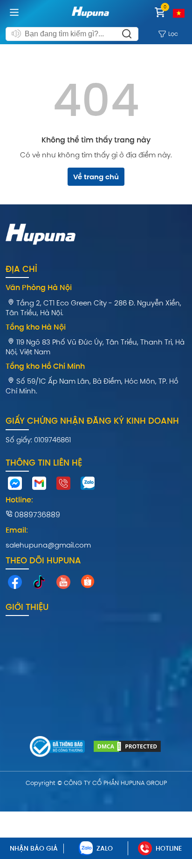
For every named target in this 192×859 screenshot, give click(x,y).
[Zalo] (87, 485)
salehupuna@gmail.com (48, 545)
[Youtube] (63, 584)
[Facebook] (15, 584)
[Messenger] (15, 485)
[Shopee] (87, 583)
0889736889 (36, 514)
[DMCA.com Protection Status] (127, 747)
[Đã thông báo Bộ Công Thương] (57, 748)
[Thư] (39, 485)
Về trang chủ (96, 177)
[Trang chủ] (90, 19)
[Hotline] (63, 485)
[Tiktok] (39, 584)
